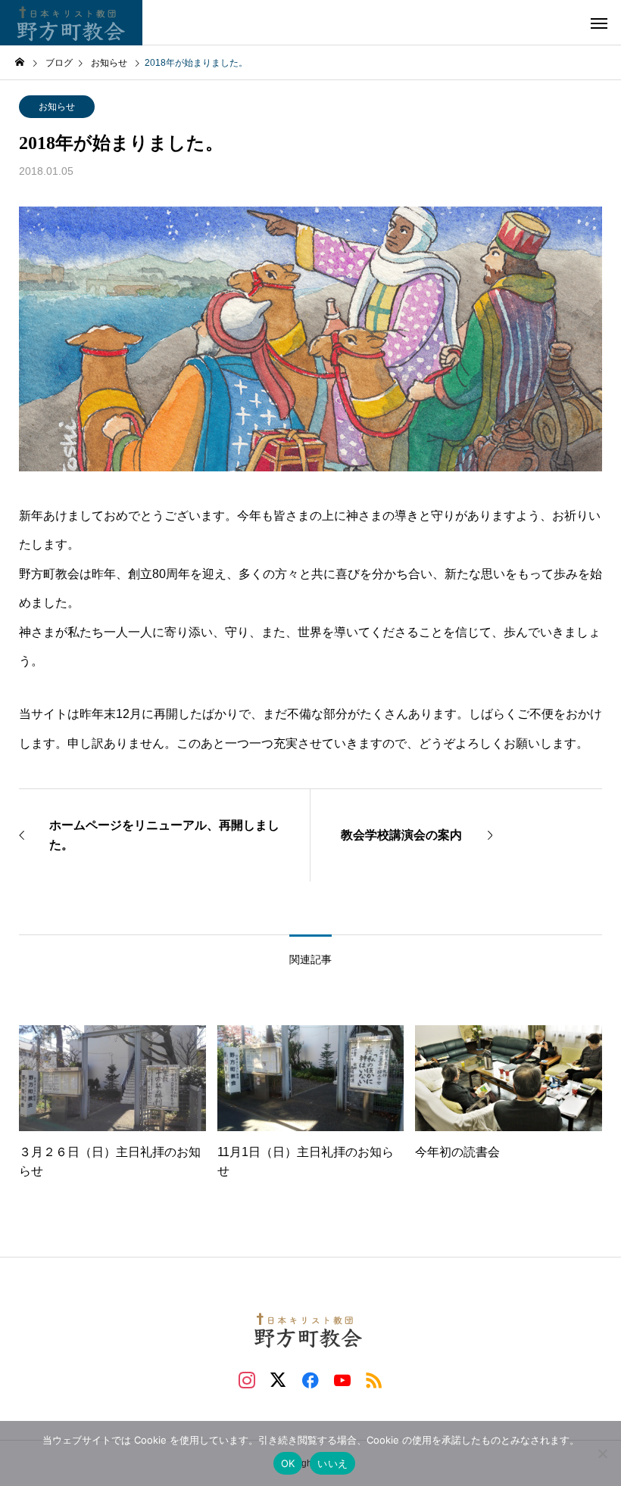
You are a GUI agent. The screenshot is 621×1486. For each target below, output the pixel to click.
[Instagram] (247, 1379)
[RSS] (374, 1379)
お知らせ (57, 106)
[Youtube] (342, 1379)
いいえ (332, 1463)
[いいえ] (602, 1453)
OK (288, 1463)
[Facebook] (310, 1379)
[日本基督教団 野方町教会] (71, 22)
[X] (278, 1379)
